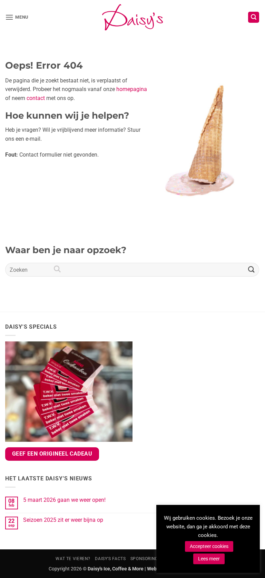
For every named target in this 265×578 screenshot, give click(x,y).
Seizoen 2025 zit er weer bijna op (63, 520)
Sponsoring (144, 558)
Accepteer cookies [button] (209, 546)
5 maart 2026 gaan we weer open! (64, 500)
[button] (17, 17)
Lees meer (209, 558)
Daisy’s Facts (110, 558)
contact (36, 98)
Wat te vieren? (73, 558)
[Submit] (251, 270)
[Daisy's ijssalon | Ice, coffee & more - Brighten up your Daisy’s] (132, 17)
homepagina (131, 89)
